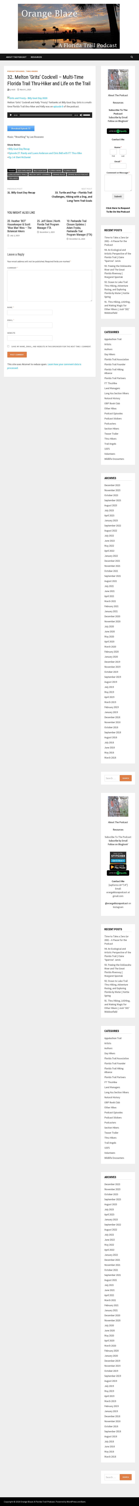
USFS (107, 448)
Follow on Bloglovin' (118, 121)
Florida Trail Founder (114, 364)
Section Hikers (111, 428)
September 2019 (112, 676)
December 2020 (112, 616)
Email (10, 320)
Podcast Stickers (113, 418)
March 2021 (110, 601)
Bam (83, 1501)
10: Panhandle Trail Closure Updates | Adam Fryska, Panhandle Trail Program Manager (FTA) (79, 227)
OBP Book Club (112, 403)
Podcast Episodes (15, 71)
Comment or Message (118, 172)
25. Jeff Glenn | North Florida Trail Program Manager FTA (48, 224)
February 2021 (111, 606)
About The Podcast (16, 57)
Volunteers (109, 453)
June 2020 (109, 631)
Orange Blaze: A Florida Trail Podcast (37, 1501)
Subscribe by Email (118, 117)
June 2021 (109, 591)
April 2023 (109, 515)
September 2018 (112, 732)
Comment (12, 268)
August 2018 (110, 737)
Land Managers (112, 388)
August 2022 (110, 530)
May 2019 (109, 692)
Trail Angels (110, 443)
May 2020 (109, 636)
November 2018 (112, 722)
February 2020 (111, 651)
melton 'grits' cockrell (39, 174)
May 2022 (109, 545)
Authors (108, 349)
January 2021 (111, 611)
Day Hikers (109, 354)
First (113, 156)
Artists (107, 344)
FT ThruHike (110, 383)
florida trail (70, 170)
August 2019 (110, 681)
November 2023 (112, 490)
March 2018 (110, 757)
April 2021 (109, 596)
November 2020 (112, 621)
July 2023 (109, 510)
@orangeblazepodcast (116, 903)
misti (13, 89)
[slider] (87, 114)
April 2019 (109, 697)
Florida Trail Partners (115, 378)
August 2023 (110, 505)
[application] (49, 115)
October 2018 (111, 727)
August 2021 (110, 581)
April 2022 (109, 550)
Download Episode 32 (20, 128)
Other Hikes (110, 408)
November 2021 (112, 565)
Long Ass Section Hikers (116, 393)
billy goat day (40, 170)
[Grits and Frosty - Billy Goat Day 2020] (27, 98)
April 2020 (109, 641)
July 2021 (109, 586)
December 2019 (112, 661)
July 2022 (109, 535)
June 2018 (109, 747)
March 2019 (110, 702)
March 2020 (110, 646)
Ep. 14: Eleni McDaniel (20, 157)
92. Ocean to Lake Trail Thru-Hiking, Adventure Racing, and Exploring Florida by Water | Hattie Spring (116, 289)
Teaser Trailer (111, 433)
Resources (36, 57)
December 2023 (112, 485)
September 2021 (112, 576)
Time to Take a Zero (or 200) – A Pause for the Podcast (116, 241)
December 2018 (112, 717)
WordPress (72, 1501)
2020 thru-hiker (24, 170)
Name (10, 307)
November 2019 (112, 666)
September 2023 (112, 500)
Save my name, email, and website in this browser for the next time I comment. (51, 346)
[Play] (11, 115)
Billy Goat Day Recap (19, 148)
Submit (118, 196)
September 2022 (112, 525)
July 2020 (109, 626)
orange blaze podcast (78, 174)
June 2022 (109, 540)
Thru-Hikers (32, 71)
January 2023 (111, 520)
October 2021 (111, 570)
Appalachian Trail (112, 339)
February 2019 (111, 707)
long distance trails (17, 174)
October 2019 (111, 671)
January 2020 (111, 656)
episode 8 (58, 106)
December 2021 (112, 560)
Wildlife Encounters (114, 458)
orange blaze (59, 174)
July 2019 (109, 687)
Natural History (112, 398)
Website (11, 333)
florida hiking (55, 170)
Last (122, 156)
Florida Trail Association (116, 359)
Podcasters (110, 423)
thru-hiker (13, 178)
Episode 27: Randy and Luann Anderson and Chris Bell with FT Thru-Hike (45, 153)
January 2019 (111, 712)
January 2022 (111, 555)
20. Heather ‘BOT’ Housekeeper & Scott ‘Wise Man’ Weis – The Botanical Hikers (19, 226)
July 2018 (109, 742)
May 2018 (109, 752)
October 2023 (111, 495)
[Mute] (81, 115)
